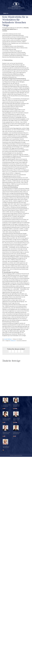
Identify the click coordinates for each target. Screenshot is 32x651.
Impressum (12, 455)
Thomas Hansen (16, 418)
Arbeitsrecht (13, 340)
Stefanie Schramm (6, 432)
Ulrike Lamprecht (16, 432)
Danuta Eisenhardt (6, 418)
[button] (16, 392)
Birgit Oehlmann (16, 404)
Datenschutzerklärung (18, 455)
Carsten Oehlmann (8, 339)
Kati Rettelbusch (6, 446)
